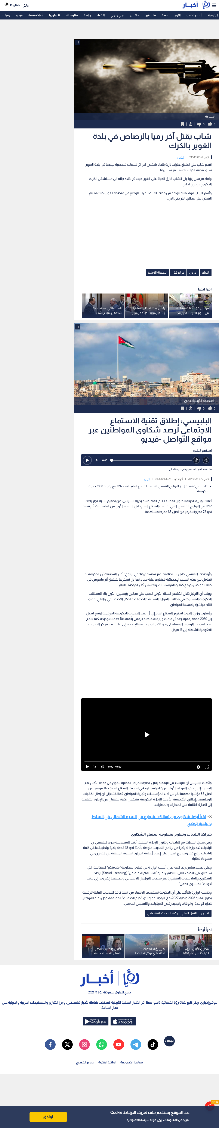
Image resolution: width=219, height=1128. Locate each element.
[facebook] (50, 1044)
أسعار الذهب (194, 15)
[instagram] (84, 1044)
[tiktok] (153, 1044)
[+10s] (206, 460)
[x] (67, 1044)
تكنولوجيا (54, 15)
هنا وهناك (72, 15)
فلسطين (150, 15)
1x (97, 460)
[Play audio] (87, 460)
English (15, 5)
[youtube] (118, 1044)
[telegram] (135, 1044)
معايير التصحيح (85, 1062)
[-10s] (196, 460)
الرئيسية (213, 15)
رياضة (87, 15)
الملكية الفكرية (107, 1062)
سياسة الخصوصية (138, 1120)
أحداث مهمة (35, 15)
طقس (134, 15)
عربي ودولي (117, 15)
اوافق (48, 1117)
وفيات (6, 15)
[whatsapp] (101, 1044)
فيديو (19, 15)
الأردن (177, 15)
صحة (164, 15)
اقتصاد (101, 15)
